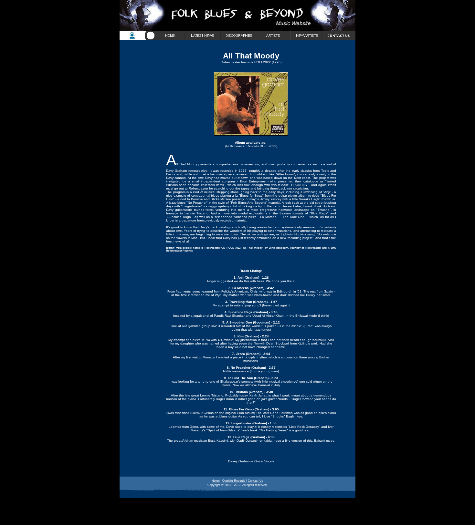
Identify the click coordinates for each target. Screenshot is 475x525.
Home (216, 480)
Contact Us (255, 480)
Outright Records (234, 480)
